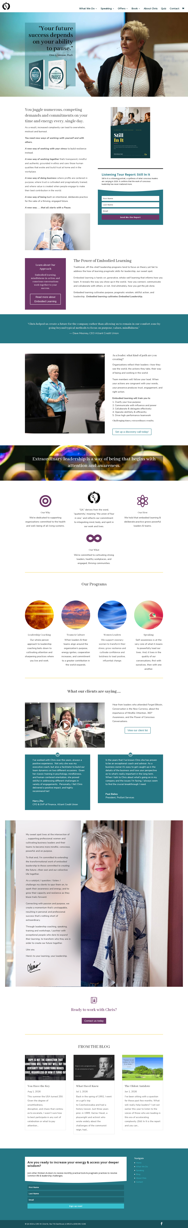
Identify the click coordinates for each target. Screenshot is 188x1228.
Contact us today (94, 1020)
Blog (138, 1174)
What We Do (87, 8)
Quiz (163, 8)
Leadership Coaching (39, 634)
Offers (121, 8)
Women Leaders (112, 634)
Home (138, 1162)
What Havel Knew (87, 1086)
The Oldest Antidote (137, 1086)
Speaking (106, 8)
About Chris (151, 8)
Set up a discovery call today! (132, 431)
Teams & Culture (76, 634)
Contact (174, 8)
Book (134, 8)
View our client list (138, 730)
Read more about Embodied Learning (45, 299)
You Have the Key (38, 1086)
